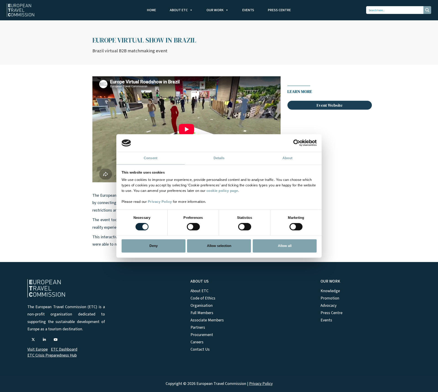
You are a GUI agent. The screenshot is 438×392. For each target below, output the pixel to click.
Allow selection (219, 246)
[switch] (193, 226)
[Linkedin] (44, 339)
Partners (197, 327)
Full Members (201, 313)
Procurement (201, 335)
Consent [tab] (150, 158)
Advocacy (328, 305)
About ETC (179, 10)
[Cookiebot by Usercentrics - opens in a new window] (297, 143)
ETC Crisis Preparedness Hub (52, 355)
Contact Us (200, 349)
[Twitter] (33, 339)
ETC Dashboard (64, 349)
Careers (196, 342)
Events (248, 10)
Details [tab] (219, 158)
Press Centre (279, 10)
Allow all (285, 246)
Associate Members (207, 320)
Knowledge (330, 291)
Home (151, 10)
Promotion (330, 298)
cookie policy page (222, 191)
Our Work (215, 10)
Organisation (201, 305)
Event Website (330, 105)
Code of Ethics (202, 298)
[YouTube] (55, 339)
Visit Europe (37, 349)
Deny (153, 246)
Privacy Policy (160, 202)
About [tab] (287, 158)
